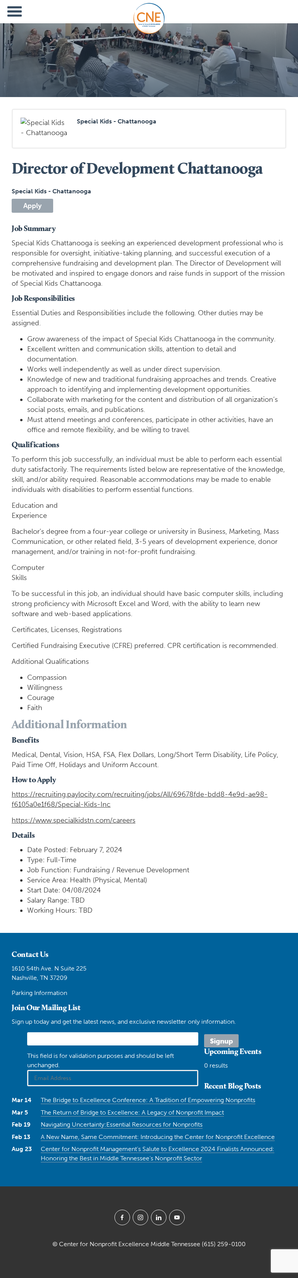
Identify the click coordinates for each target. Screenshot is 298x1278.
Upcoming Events (233, 1051)
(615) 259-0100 (224, 1244)
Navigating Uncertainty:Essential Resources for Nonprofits (122, 1124)
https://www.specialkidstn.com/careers (73, 820)
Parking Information (39, 993)
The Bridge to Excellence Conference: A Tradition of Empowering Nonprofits (148, 1100)
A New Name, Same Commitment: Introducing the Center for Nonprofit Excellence (158, 1137)
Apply (32, 205)
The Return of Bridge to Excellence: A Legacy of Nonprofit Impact (132, 1112)
